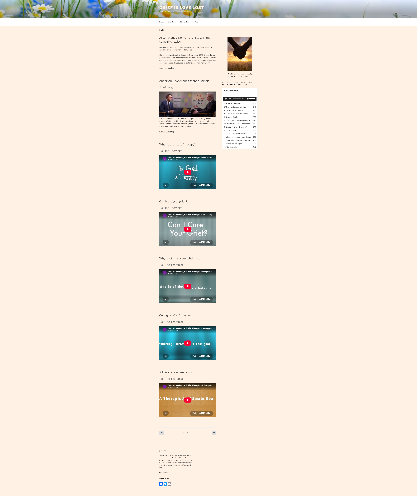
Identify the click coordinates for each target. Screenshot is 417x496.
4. (238, 114)
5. (231, 117)
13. (233, 144)
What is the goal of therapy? (177, 144)
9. (231, 130)
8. (235, 127)
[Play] (226, 99)
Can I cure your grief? (173, 201)
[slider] (252, 99)
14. (230, 147)
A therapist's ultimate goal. (176, 372)
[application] (239, 99)
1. (232, 104)
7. (238, 124)
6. (238, 120)
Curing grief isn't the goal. (175, 315)
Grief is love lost (181, 7)
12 (196, 432)
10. (235, 134)
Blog (196, 22)
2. (235, 107)
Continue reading (166, 68)
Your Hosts (172, 22)
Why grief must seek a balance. (179, 258)
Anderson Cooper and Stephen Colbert (184, 81)
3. (234, 110)
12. (238, 140)
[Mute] (248, 99)
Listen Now (184, 22)
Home (161, 22)
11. (238, 137)
